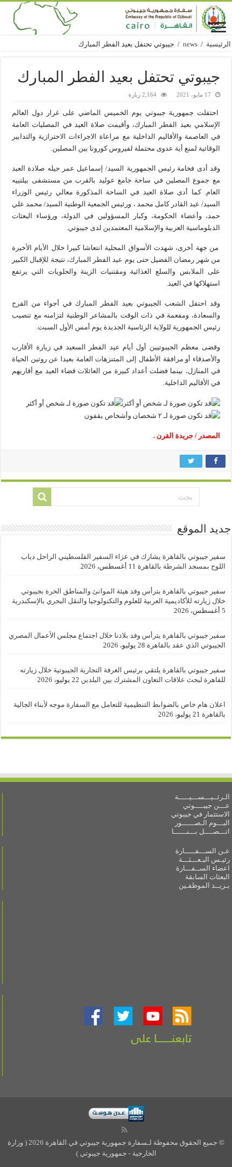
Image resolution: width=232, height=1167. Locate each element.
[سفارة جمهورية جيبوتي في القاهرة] (116, 18)
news (190, 44)
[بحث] (42, 497)
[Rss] (124, 1129)
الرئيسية (218, 44)
